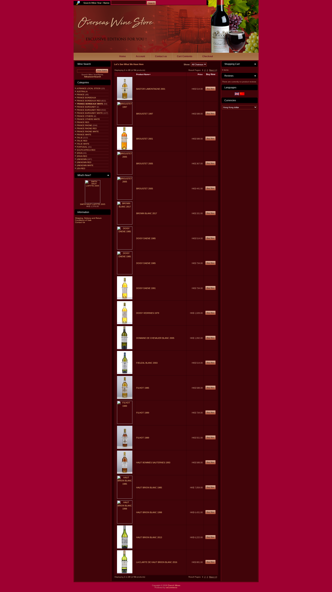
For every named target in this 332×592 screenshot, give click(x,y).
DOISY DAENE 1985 (146, 238)
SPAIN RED (81, 156)
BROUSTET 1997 (144, 114)
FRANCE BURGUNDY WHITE (89, 113)
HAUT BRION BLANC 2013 (149, 537)
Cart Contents (184, 56)
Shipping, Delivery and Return (88, 218)
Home (122, 56)
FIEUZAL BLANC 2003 (147, 363)
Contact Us (80, 222)
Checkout (207, 56)
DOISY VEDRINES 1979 (147, 313)
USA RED (80, 168)
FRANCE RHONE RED (86, 128)
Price (200, 74)
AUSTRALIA (82, 91)
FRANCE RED (82, 122)
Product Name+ (143, 74)
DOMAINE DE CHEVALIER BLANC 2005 (155, 338)
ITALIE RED (81, 141)
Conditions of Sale (83, 220)
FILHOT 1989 (142, 413)
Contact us (161, 56)
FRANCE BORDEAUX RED (88, 101)
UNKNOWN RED (83, 162)
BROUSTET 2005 (144, 163)
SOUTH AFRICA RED (85, 150)
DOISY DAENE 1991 (146, 288)
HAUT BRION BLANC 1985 (149, 487)
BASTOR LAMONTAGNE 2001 (150, 89)
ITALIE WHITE (82, 144)
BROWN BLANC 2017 (146, 213)
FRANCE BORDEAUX (86, 98)
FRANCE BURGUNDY (86, 107)
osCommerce (171, 587)
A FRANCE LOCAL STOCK (88, 88)
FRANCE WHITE (83, 135)
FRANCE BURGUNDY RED (88, 110)
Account (140, 56)
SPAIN (79, 153)
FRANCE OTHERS (84, 116)
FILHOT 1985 (142, 388)
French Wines (174, 585)
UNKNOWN (81, 159)
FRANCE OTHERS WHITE (88, 119)
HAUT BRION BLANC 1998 (149, 512)
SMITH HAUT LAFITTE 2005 (92, 204)
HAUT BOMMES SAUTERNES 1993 (153, 462)
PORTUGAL (81, 147)
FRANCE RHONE (84, 125)
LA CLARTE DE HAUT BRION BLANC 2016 (156, 562)
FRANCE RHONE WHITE (87, 131)
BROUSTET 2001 (144, 139)
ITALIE (79, 138)
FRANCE (80, 95)
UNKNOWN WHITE (84, 165)
